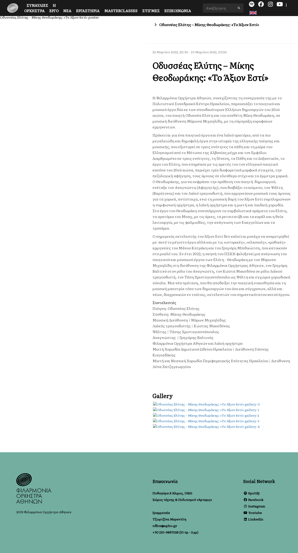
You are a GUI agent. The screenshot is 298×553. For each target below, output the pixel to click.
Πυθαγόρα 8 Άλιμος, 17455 (172, 493)
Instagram (256, 506)
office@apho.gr (164, 525)
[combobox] (223, 8)
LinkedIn (255, 519)
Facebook (256, 499)
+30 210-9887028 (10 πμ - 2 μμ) (175, 532)
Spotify (254, 493)
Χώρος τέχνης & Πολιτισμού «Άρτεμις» (182, 499)
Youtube (255, 512)
